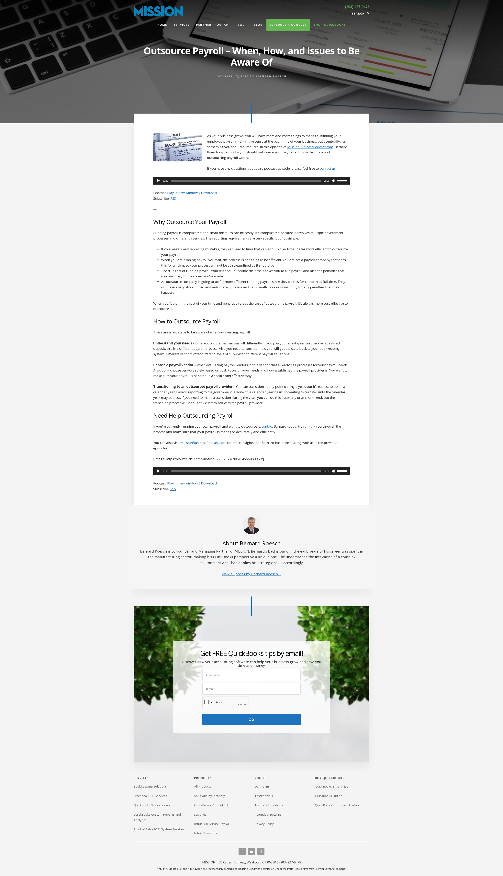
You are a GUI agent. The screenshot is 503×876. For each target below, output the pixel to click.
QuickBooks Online (328, 796)
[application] (251, 181)
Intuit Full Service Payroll (211, 824)
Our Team (261, 786)
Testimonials (263, 796)
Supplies (200, 814)
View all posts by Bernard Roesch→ (251, 574)
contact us (328, 168)
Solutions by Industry (209, 796)
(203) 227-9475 (357, 6)
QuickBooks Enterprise (331, 786)
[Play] (158, 181)
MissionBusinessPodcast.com (310, 147)
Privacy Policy (264, 824)
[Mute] (334, 181)
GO (251, 719)
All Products (202, 786)
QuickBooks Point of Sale (212, 805)
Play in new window (182, 192)
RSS (173, 198)
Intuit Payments (205, 833)
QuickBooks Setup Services (153, 805)
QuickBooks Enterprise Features (338, 805)
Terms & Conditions (268, 805)
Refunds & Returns (268, 814)
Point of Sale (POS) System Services (159, 829)
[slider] (342, 180)
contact (267, 426)
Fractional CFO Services (150, 796)
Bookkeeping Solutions (150, 786)
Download (209, 192)
